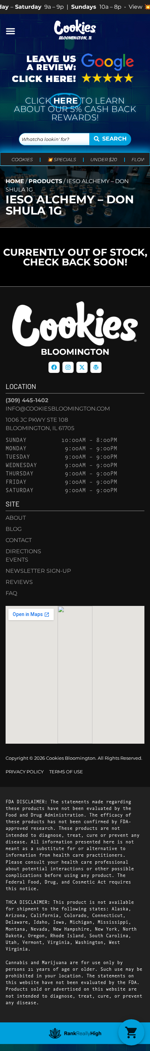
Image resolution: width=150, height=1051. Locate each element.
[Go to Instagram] (68, 367)
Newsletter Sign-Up (38, 571)
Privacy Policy (25, 771)
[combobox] (54, 139)
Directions (23, 551)
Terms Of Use (66, 771)
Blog (14, 529)
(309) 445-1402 (27, 400)
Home (15, 181)
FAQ (11, 593)
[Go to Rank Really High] (75, 1033)
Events (17, 559)
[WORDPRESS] (96, 367)
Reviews (19, 582)
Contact (19, 540)
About (16, 518)
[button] (10, 31)
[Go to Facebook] (54, 367)
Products (45, 181)
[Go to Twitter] (82, 367)
